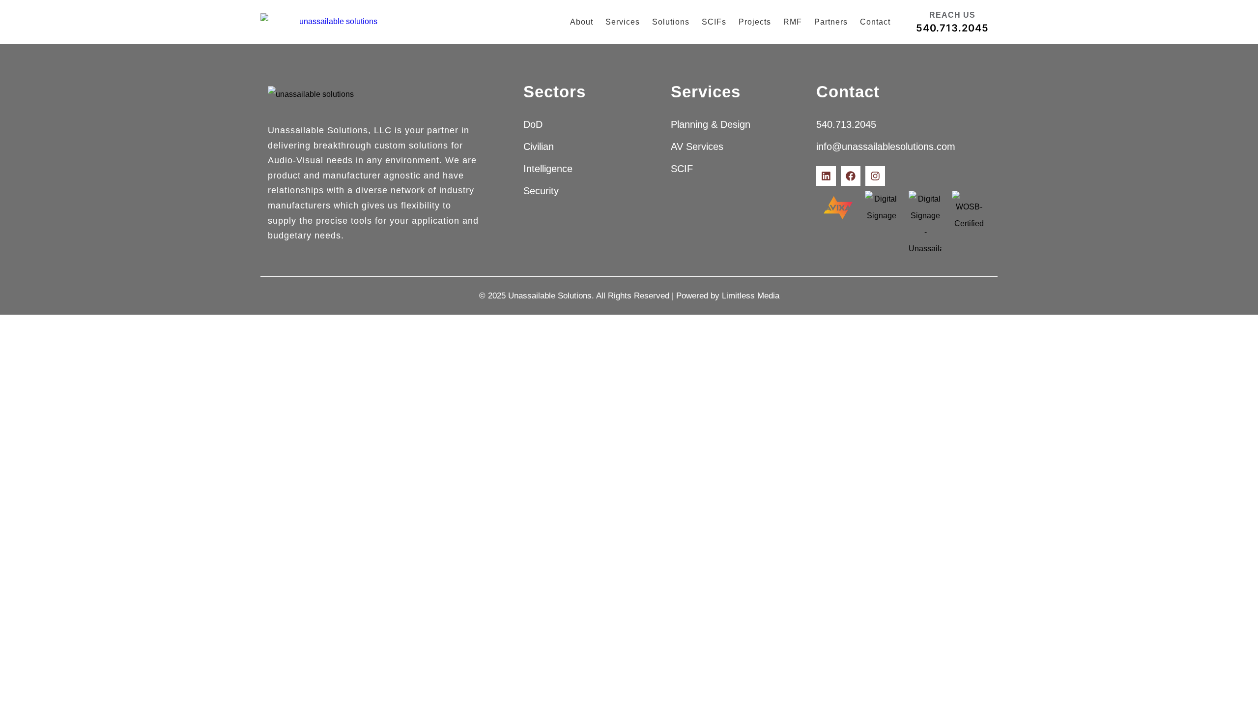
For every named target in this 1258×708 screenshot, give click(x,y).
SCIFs (714, 22)
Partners (831, 22)
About (581, 22)
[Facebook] (850, 176)
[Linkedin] (826, 176)
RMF (792, 22)
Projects (755, 22)
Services (622, 22)
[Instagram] (875, 176)
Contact (875, 22)
